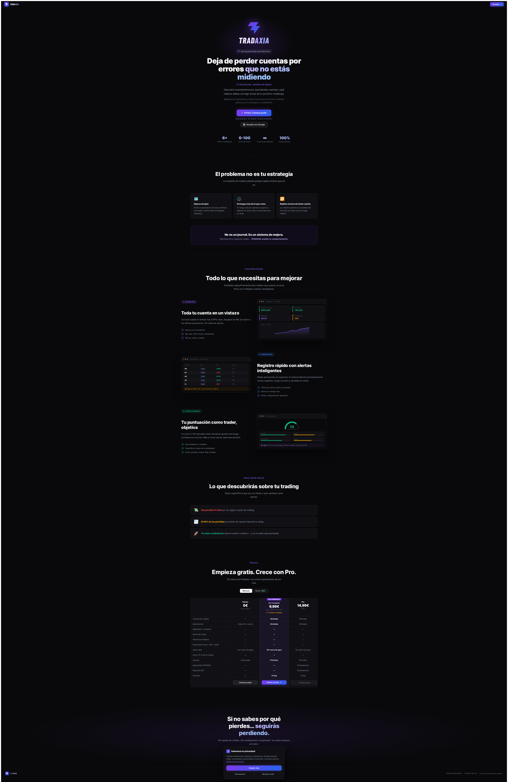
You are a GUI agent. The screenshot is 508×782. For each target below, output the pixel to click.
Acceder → (497, 4)
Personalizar (240, 774)
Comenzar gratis (245, 683)
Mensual (246, 591)
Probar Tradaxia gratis (255, 113)
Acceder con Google (255, 124)
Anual (260, 591)
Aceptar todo (254, 768)
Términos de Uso (470, 773)
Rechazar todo (268, 774)
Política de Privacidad (454, 773)
